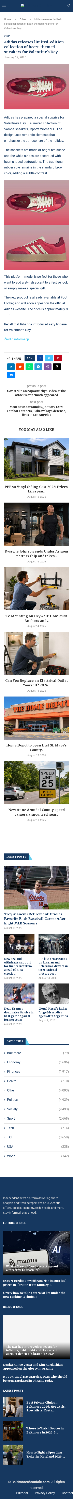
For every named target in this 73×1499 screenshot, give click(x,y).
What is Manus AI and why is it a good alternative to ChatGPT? (32, 1268)
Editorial (22, 1493)
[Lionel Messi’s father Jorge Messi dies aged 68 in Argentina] (54, 993)
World (38, 1156)
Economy (38, 1062)
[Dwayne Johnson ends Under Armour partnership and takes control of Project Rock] (36, 524)
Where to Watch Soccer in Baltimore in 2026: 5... (45, 1430)
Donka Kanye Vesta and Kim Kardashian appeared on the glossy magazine (33, 1367)
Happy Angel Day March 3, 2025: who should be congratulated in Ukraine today (35, 1379)
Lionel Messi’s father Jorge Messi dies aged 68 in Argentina (53, 1012)
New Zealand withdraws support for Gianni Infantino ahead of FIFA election (18, 966)
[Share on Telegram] (38, 366)
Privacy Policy (45, 1493)
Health (38, 1081)
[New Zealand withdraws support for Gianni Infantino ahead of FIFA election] (19, 944)
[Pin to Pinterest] (58, 358)
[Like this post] (30, 358)
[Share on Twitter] (49, 358)
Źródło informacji (16, 339)
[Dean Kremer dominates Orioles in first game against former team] (19, 993)
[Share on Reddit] (20, 366)
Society (38, 1109)
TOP (38, 1137)
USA (38, 1147)
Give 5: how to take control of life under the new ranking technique (34, 1295)
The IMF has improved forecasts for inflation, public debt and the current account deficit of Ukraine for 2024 (32, 1350)
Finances (38, 1071)
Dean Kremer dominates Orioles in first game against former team (18, 1014)
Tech (38, 1128)
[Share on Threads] (57, 366)
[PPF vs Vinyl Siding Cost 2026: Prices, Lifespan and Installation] (36, 459)
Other (23, 19)
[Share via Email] (11, 375)
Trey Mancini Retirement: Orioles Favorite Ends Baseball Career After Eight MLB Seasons (34, 918)
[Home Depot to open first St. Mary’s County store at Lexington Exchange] (36, 718)
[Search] (69, 5)
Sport (38, 1118)
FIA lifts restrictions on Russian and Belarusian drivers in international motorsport (53, 966)
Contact (67, 1493)
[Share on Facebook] (40, 358)
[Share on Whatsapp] (29, 366)
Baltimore (38, 1053)
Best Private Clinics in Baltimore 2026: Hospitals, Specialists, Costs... (45, 1406)
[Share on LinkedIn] (11, 366)
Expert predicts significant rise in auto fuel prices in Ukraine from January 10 (34, 1283)
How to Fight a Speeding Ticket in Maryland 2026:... (45, 1454)
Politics (38, 1100)
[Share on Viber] (48, 366)
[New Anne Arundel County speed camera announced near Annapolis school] (36, 782)
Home (7, 19)
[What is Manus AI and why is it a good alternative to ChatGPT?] (36, 1253)
